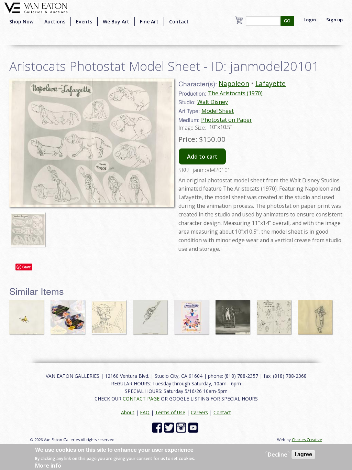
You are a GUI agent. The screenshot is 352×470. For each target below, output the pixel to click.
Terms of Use (170, 412)
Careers (199, 412)
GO (287, 21)
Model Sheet (217, 111)
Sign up (334, 20)
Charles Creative (307, 439)
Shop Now (21, 21)
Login (310, 20)
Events (84, 21)
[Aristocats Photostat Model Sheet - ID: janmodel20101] (30, 226)
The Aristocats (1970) (235, 93)
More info (48, 465)
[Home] (36, 7)
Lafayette (270, 83)
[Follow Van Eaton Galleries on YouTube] (194, 427)
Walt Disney (212, 102)
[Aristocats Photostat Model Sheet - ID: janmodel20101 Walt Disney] (91, 142)
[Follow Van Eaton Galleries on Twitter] (170, 427)
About (127, 412)
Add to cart (202, 156)
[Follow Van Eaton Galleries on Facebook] (158, 427)
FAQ (145, 412)
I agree (303, 454)
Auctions (54, 21)
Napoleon (234, 83)
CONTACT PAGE (141, 398)
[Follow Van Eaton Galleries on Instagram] (182, 427)
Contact (179, 21)
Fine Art (149, 21)
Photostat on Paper (226, 120)
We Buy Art (116, 21)
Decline (277, 454)
